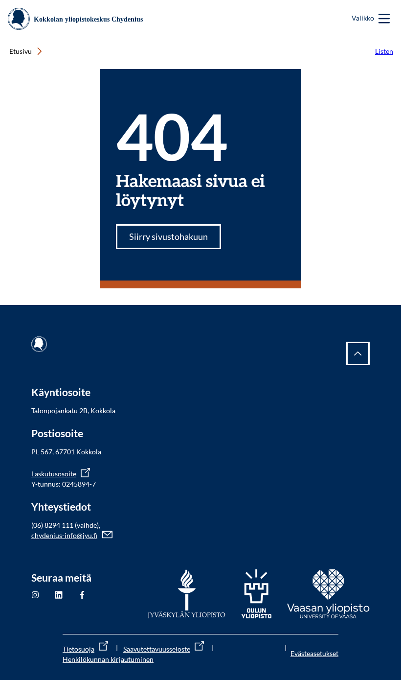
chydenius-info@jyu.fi (64, 535)
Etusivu (20, 51)
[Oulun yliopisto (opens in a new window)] (256, 593)
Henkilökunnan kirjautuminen (108, 659)
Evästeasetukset (314, 653)
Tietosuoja (78, 649)
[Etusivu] (79, 19)
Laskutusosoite (53, 473)
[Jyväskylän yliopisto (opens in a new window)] (186, 593)
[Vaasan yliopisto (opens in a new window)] (328, 593)
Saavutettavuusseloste (156, 649)
